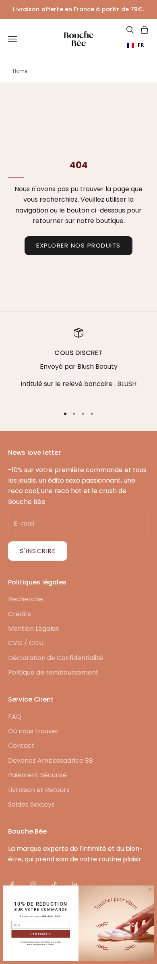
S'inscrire (38, 551)
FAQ (14, 716)
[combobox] (135, 45)
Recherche (25, 599)
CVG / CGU (25, 643)
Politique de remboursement (53, 672)
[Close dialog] (150, 889)
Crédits (19, 614)
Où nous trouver (33, 731)
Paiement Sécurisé (37, 775)
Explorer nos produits (78, 245)
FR (141, 44)
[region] (78, 364)
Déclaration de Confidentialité (55, 658)
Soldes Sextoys (31, 804)
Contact (21, 745)
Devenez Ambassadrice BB (50, 760)
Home (20, 71)
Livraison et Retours (39, 790)
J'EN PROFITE (40, 934)
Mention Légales (33, 628)
